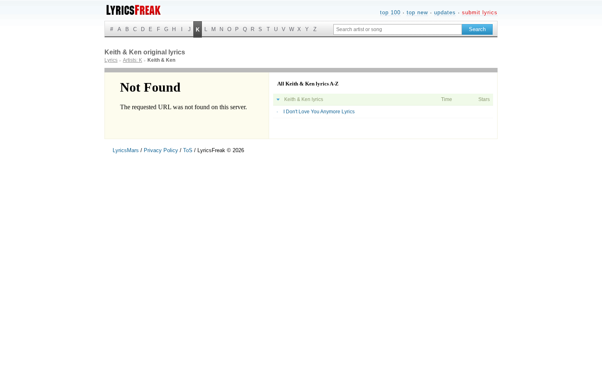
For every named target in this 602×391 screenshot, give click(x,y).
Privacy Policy (161, 150)
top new (417, 12)
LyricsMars (126, 150)
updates (445, 12)
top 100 (390, 12)
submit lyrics (480, 12)
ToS (187, 150)
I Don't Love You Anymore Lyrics (319, 112)
